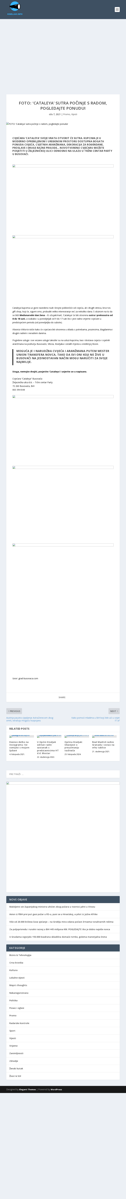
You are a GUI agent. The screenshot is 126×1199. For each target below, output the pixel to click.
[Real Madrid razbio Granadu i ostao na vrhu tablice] (104, 736)
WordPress (56, 1089)
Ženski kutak (16, 1068)
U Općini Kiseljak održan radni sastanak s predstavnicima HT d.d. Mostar (48, 748)
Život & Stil (15, 1076)
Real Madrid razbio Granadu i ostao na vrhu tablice (103, 745)
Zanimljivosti (16, 1053)
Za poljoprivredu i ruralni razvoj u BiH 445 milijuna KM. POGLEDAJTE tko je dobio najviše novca (59, 929)
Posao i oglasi (16, 1007)
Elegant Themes (27, 1089)
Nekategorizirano (18, 992)
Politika (13, 1000)
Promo (66, 114)
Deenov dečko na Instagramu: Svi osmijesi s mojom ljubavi (19, 746)
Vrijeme (13, 1045)
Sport (12, 1030)
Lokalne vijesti (17, 977)
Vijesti (74, 114)
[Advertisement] (63, 1114)
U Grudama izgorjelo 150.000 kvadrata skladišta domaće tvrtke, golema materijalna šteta (58, 936)
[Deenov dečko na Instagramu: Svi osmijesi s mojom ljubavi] (21, 736)
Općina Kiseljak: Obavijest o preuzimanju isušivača (74, 746)
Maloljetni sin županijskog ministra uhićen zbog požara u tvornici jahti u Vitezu (52, 906)
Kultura (13, 970)
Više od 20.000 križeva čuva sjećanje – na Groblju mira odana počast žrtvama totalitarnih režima (61, 921)
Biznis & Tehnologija (20, 955)
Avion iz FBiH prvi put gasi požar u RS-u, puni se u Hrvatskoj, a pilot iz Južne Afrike (53, 914)
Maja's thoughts (18, 985)
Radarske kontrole (19, 1023)
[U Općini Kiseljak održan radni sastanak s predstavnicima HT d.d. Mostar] (49, 736)
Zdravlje (13, 1060)
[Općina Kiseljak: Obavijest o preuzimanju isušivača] (77, 736)
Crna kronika (16, 962)
